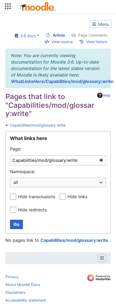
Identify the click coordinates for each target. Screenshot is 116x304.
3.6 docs (27, 35)
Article (59, 35)
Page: (15, 149)
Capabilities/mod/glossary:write (38, 125)
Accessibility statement (25, 300)
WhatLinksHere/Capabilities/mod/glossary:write (62, 81)
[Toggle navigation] (6, 7)
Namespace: (22, 171)
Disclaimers (15, 292)
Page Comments (92, 35)
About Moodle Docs (22, 284)
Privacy (12, 276)
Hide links (77, 196)
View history (96, 41)
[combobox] (58, 160)
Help (107, 95)
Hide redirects (32, 209)
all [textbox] (15, 182)
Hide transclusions (36, 196)
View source (62, 41)
